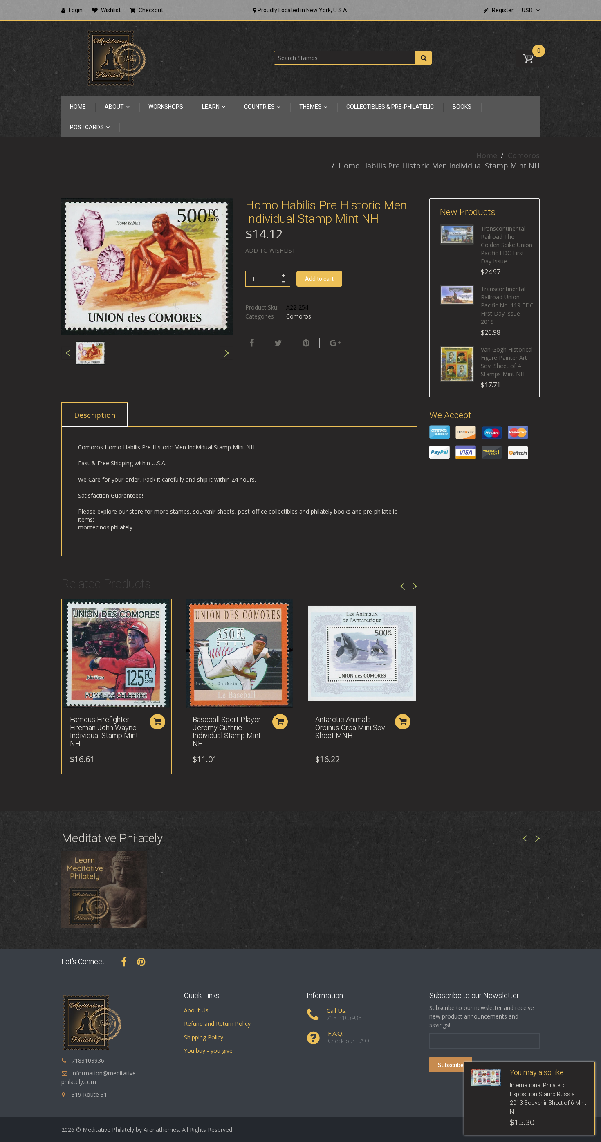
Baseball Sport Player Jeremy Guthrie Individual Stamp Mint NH (227, 731)
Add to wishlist (270, 250)
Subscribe (451, 1065)
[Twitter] (277, 343)
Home (486, 155)
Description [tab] (94, 415)
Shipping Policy (203, 1037)
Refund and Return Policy (217, 1024)
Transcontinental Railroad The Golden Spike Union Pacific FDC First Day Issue (506, 244)
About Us (196, 1010)
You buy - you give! (209, 1050)
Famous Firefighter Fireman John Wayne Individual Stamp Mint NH (104, 731)
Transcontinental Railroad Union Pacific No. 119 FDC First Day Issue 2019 (507, 305)
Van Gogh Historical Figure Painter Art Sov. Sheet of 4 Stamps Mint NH (507, 362)
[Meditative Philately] (116, 57)
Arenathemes (161, 1129)
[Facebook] (250, 343)
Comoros (524, 155)
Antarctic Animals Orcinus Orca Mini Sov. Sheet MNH (350, 727)
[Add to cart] (157, 721)
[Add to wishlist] (68, 609)
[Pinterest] (141, 962)
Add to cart (319, 279)
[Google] (334, 343)
